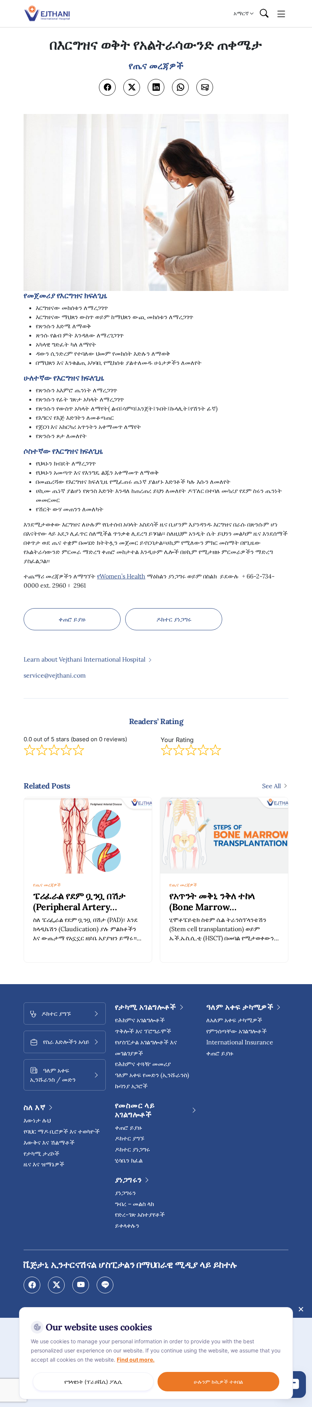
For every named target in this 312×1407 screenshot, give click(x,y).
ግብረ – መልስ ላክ (134, 1204)
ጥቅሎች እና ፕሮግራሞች (143, 1031)
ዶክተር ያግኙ (129, 1138)
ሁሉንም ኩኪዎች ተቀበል (218, 1381)
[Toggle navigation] (281, 13)
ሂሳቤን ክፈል (129, 1160)
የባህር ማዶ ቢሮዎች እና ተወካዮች (62, 1131)
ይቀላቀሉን (127, 1225)
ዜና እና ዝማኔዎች (44, 1164)
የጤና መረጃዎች (47, 885)
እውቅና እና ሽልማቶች (49, 1142)
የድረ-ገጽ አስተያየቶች (140, 1214)
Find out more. (135, 1359)
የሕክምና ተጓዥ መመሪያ (143, 1064)
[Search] (264, 13)
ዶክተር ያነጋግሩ (173, 619)
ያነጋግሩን (125, 1193)
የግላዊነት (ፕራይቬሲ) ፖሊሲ (93, 1381)
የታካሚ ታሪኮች (41, 1153)
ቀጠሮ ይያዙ (72, 619)
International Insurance (239, 1042)
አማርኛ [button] (241, 13)
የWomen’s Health (121, 576)
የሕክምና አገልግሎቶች (140, 1020)
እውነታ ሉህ (37, 1120)
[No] (300, 1309)
